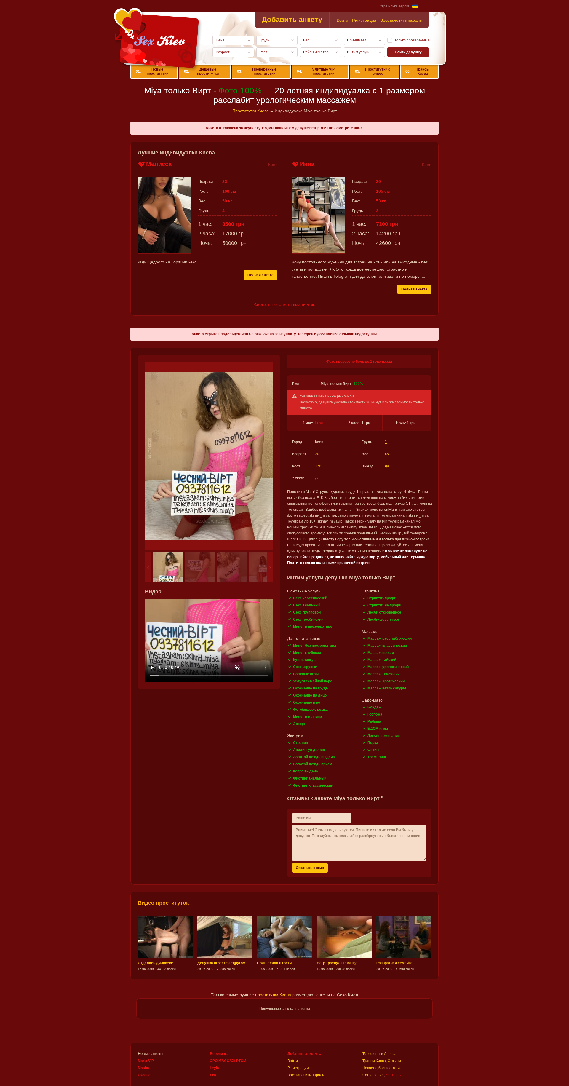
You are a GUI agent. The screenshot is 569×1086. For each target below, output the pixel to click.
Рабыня (374, 721)
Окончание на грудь (310, 688)
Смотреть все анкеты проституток (284, 305)
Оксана (144, 1075)
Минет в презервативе (312, 627)
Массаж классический (387, 645)
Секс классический (310, 598)
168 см (229, 191)
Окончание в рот (307, 702)
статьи (395, 1068)
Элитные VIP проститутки (316, 71)
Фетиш (373, 750)
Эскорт (299, 724)
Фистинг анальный (309, 778)
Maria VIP (146, 1061)
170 (318, 466)
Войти (342, 20)
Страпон (300, 743)
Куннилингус (304, 660)
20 (317, 454)
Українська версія (394, 6)
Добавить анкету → (304, 1054)
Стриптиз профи (381, 598)
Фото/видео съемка (310, 710)
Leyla (214, 1068)
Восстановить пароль (401, 20)
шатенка (302, 1009)
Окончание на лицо (310, 695)
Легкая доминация (383, 736)
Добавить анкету (292, 19)
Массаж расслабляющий (389, 638)
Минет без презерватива (314, 645)
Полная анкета (260, 275)
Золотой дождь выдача (314, 757)
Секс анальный (306, 605)
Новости (369, 1068)
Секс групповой (307, 612)
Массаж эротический (386, 681)
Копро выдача (305, 771)
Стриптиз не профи (384, 605)
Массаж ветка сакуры (386, 688)
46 (387, 454)
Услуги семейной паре (312, 681)
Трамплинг (376, 757)
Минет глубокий (307, 653)
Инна (307, 164)
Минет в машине (307, 717)
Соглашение (373, 1075)
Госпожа (374, 714)
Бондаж (374, 707)
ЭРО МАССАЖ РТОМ (228, 1061)
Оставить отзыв (310, 868)
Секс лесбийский (308, 619)
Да (387, 466)
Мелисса (159, 164)
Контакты (394, 1075)
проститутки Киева (273, 994)
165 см (383, 191)
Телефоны (371, 1054)
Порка (372, 743)
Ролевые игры (306, 674)
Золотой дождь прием (312, 764)
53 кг (381, 201)
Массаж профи (380, 653)
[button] (148, 567)
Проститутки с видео (372, 71)
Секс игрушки (305, 667)
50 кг (227, 201)
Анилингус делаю (309, 750)
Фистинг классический (313, 785)
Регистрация (364, 20)
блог (382, 1068)
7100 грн (387, 224)
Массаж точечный (383, 674)
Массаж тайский (381, 660)
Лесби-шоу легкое (383, 619)
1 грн (318, 423)
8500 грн (233, 224)
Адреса (390, 1054)
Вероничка (219, 1054)
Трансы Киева (417, 71)
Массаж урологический (388, 667)
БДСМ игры (377, 728)
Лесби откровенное (384, 612)
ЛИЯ (214, 1075)
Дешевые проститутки (201, 71)
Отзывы (394, 1061)
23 (224, 181)
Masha (143, 1068)
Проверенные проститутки (256, 71)
